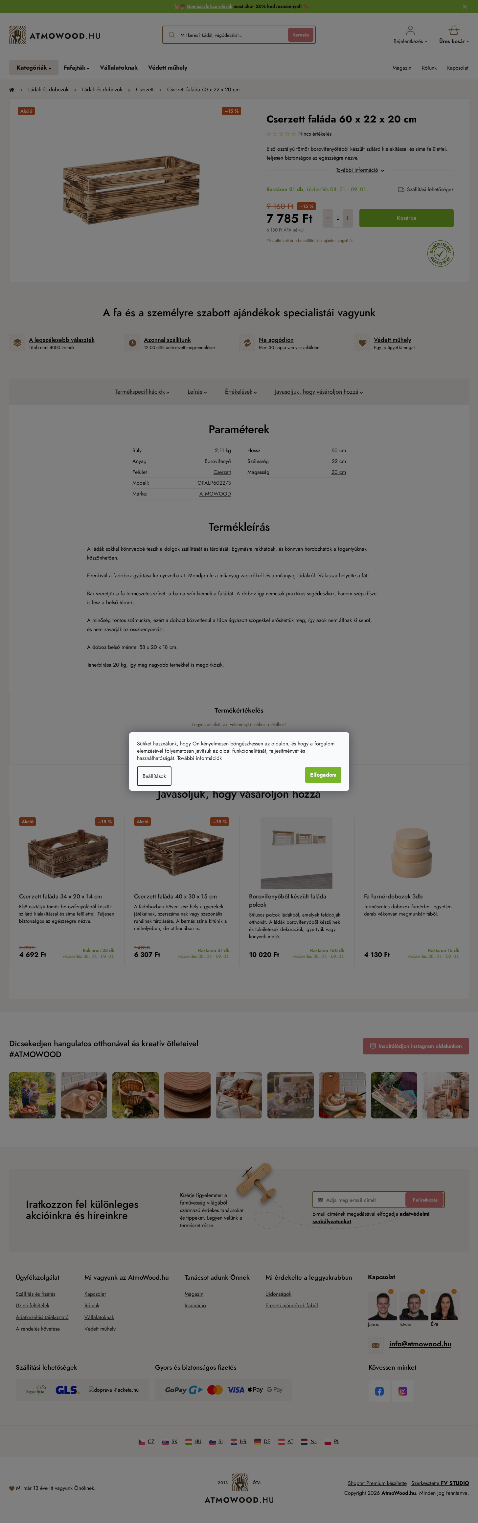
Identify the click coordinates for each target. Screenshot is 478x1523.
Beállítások (154, 776)
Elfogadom (323, 775)
